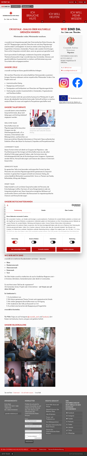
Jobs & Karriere (50, 414)
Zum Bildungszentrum (52, 422)
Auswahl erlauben (43, 249)
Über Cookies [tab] (69, 210)
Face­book (45, 317)
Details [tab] (43, 210)
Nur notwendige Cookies (18, 249)
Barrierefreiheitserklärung (56, 449)
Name (26, 419)
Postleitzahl (28, 429)
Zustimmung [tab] (18, 210)
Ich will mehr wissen (27, 393)
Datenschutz (42, 449)
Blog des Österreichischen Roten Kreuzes (53, 426)
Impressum (34, 449)
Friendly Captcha (37, 437)
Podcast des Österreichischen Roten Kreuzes (53, 431)
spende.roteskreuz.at (11, 413)
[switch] (34, 242)
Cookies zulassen (68, 249)
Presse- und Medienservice (50, 418)
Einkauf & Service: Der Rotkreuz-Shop (52, 410)
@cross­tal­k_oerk (33, 317)
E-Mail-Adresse (29, 424)
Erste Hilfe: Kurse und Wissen (52, 405)
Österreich (16, 6)
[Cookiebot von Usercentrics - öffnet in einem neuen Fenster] (73, 205)
